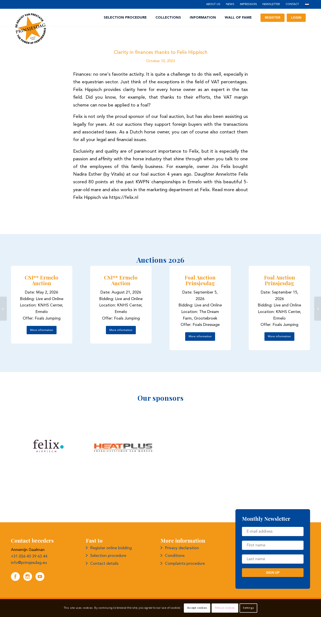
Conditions (175, 556)
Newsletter (271, 4)
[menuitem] (213, 4)
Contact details (104, 564)
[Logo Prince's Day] (30, 28)
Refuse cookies (225, 608)
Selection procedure (108, 556)
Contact (292, 4)
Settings (248, 608)
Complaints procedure (185, 564)
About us (213, 4)
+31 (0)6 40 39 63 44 (29, 556)
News (230, 4)
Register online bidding (111, 548)
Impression (248, 4)
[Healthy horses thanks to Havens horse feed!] (317, 309)
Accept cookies (197, 608)
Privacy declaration (182, 548)
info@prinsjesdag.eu (29, 563)
